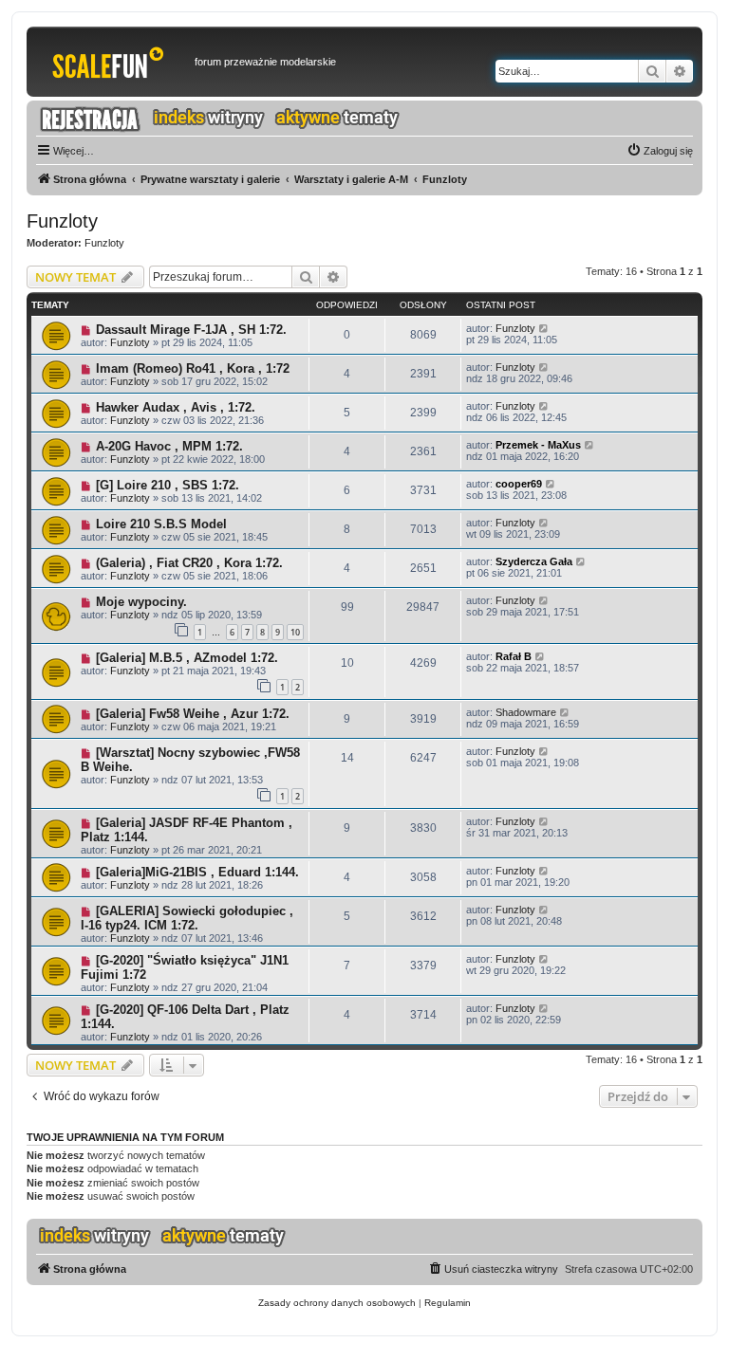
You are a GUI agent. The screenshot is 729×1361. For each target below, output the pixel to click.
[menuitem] (659, 150)
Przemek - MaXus (538, 445)
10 (295, 632)
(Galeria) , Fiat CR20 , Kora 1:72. (189, 563)
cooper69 (518, 483)
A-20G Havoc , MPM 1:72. (169, 446)
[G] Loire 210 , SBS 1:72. (167, 485)
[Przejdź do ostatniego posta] (544, 328)
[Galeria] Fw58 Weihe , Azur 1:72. (193, 714)
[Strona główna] (113, 61)
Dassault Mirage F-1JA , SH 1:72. (191, 329)
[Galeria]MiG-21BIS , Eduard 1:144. (197, 872)
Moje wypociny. (141, 602)
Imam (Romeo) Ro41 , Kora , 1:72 (193, 368)
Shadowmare (525, 712)
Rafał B (513, 656)
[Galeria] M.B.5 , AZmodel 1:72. (187, 658)
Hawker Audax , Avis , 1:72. (175, 407)
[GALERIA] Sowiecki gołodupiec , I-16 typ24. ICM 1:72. (187, 918)
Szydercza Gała (533, 561)
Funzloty (62, 221)
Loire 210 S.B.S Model (161, 524)
